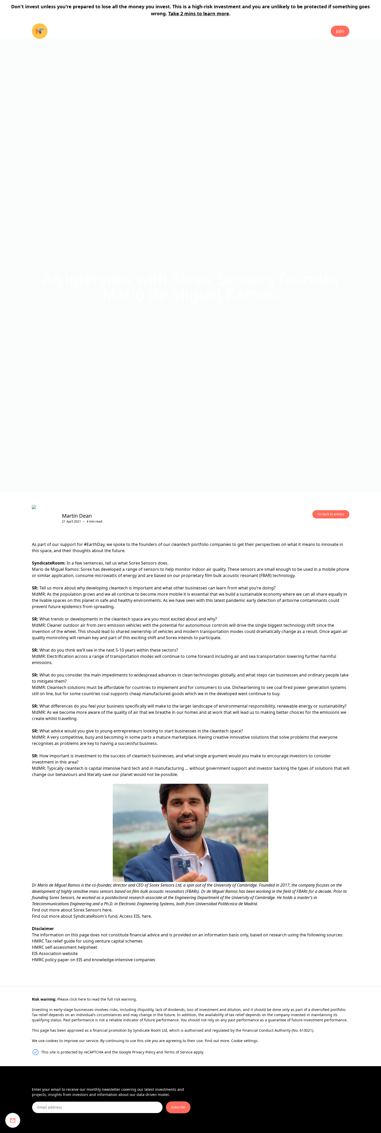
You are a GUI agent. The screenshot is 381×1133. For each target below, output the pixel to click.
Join (340, 31)
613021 (306, 1030)
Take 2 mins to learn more (198, 13)
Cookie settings (244, 1040)
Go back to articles (331, 514)
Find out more (217, 1040)
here (146, 916)
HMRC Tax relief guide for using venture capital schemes (87, 941)
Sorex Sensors (87, 910)
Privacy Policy (143, 1052)
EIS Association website (55, 953)
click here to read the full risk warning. (103, 999)
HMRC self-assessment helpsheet (64, 947)
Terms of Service (178, 1052)
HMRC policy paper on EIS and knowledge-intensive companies (93, 960)
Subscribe (178, 1107)
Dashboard (311, 31)
